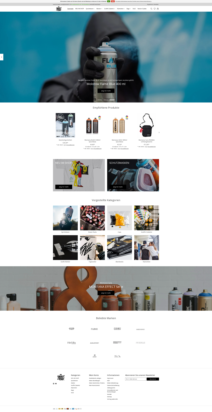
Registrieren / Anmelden (153, 4)
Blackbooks (119, 262)
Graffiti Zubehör (146, 232)
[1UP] (71, 329)
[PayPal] (59, 409)
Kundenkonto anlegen (95, 378)
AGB (108, 380)
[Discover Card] (76, 409)
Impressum (110, 378)
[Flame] (94, 329)
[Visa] (70, 409)
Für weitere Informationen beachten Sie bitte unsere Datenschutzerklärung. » (133, 1)
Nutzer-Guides (142, 9)
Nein (113, 1)
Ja (108, 1)
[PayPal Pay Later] (62, 409)
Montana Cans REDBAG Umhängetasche (147, 141)
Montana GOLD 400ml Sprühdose (119, 141)
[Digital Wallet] (80, 409)
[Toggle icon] (151, 8)
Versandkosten (70, 145)
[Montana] (117, 342)
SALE (134, 9)
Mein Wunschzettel (94, 385)
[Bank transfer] (54, 409)
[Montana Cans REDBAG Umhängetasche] (146, 125)
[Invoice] (57, 409)
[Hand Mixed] (140, 329)
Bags (72, 390)
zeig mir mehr (106, 91)
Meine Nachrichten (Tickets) (97, 383)
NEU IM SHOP (79, 9)
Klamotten (146, 262)
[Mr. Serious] (140, 342)
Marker (73, 383)
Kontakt (109, 394)
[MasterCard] (68, 409)
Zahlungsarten (111, 388)
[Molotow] (94, 342)
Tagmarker (92, 262)
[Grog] (117, 329)
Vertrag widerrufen (112, 399)
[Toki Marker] (117, 356)
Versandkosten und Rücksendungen (112, 391)
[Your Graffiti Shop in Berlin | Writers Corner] (59, 8)
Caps (119, 232)
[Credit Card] (65, 409)
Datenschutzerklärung (113, 385)
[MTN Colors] (94, 356)
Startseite (70, 9)
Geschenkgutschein (65, 140)
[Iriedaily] (71, 342)
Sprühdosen (65, 232)
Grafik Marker (65, 262)
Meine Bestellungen (94, 380)
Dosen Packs (92, 232)
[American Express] (73, 409)
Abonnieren (153, 379)
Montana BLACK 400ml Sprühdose (92, 141)
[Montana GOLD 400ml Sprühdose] (119, 125)
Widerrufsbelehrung (112, 383)
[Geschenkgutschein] (65, 125)
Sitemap (109, 396)
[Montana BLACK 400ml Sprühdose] (92, 125)
